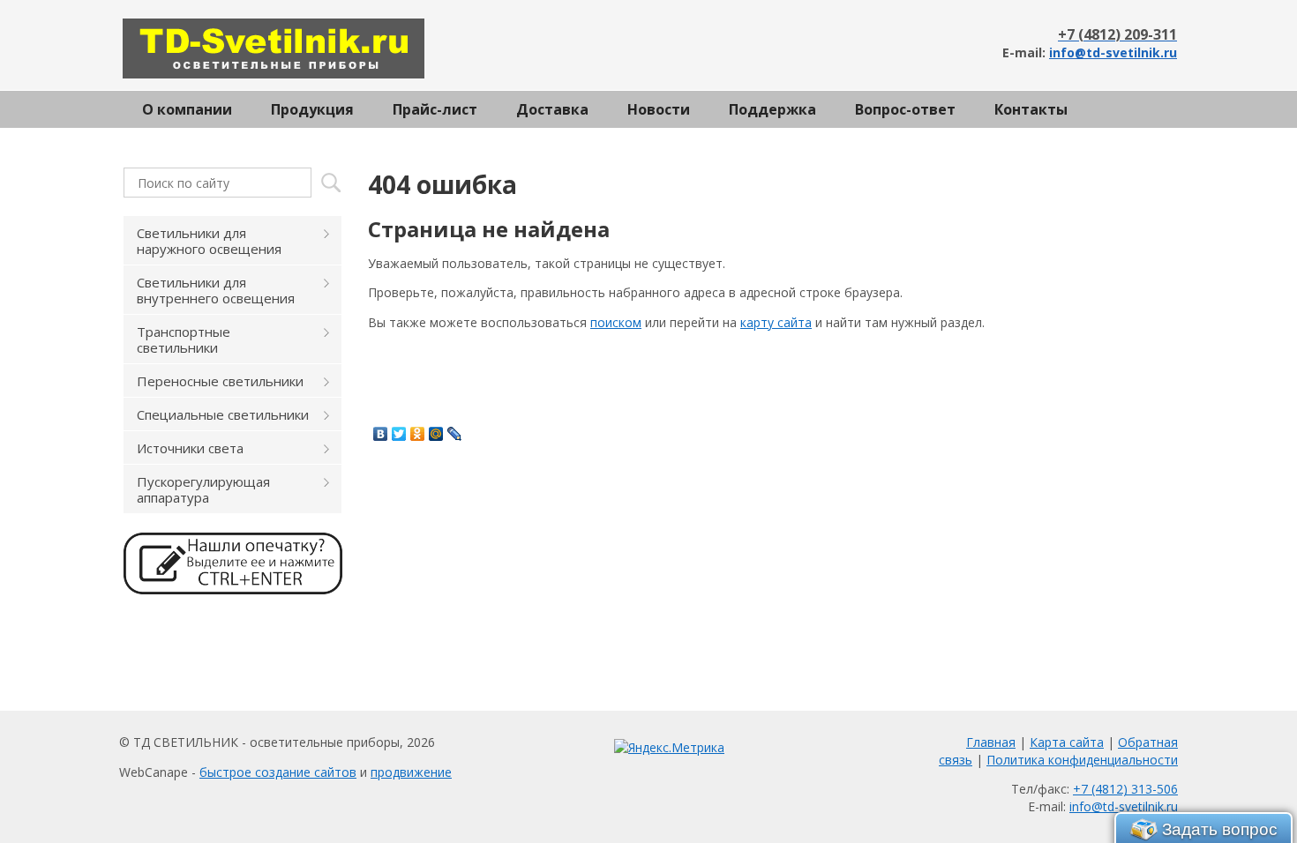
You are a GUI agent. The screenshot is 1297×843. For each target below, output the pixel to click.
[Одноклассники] (418, 433)
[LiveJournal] (455, 433)
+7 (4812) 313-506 (1125, 788)
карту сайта (776, 322)
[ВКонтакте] (380, 433)
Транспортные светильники (183, 339)
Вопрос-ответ (905, 109)
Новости (658, 109)
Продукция (312, 109)
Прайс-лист (435, 109)
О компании (187, 109)
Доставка (552, 109)
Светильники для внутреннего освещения (216, 290)
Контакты (1031, 109)
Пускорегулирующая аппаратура (203, 489)
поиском (615, 322)
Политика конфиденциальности (1082, 759)
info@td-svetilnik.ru (1113, 52)
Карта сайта (1067, 742)
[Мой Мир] (436, 433)
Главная (991, 742)
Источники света (190, 448)
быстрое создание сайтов (277, 772)
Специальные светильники (223, 414)
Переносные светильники (220, 381)
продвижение (411, 772)
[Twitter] (399, 433)
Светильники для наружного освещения (209, 240)
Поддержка (772, 109)
